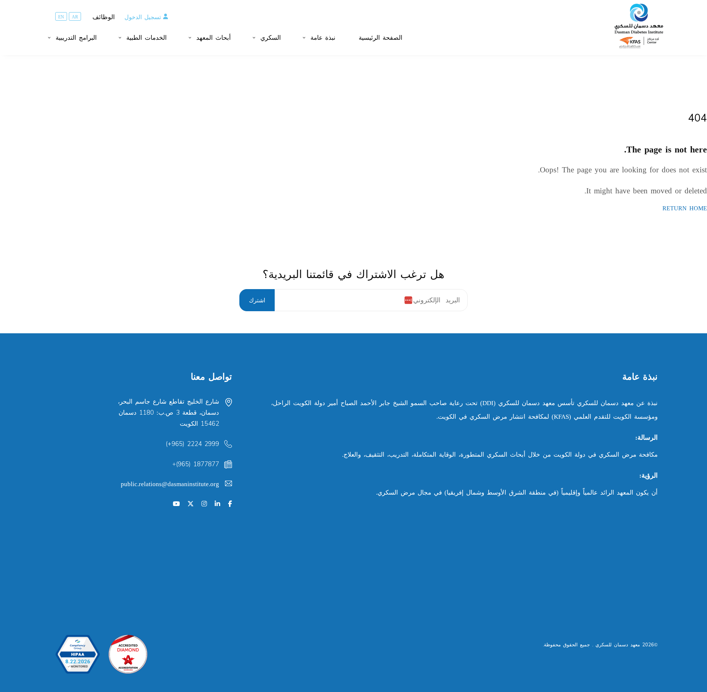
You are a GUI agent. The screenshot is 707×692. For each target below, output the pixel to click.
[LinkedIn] (217, 504)
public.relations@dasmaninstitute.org (170, 484)
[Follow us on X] (190, 504)
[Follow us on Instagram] (204, 504)
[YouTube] (176, 504)
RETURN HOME (684, 208)
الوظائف (103, 17)
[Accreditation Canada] (128, 654)
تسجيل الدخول (142, 17)
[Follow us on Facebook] (230, 504)
